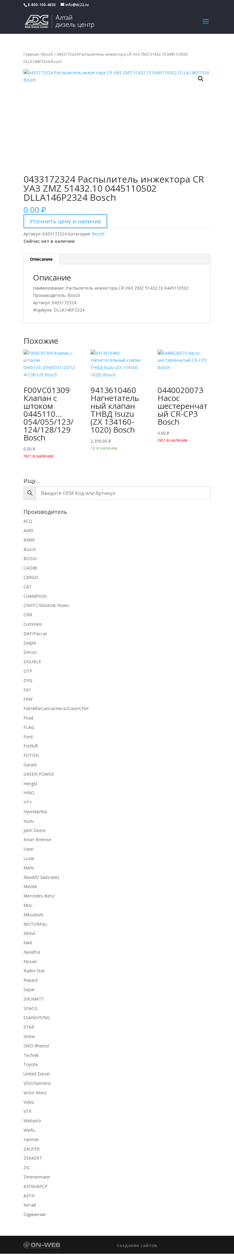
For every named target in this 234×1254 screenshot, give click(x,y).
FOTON (31, 755)
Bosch (47, 54)
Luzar (28, 858)
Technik (31, 1055)
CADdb (30, 568)
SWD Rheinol (36, 1046)
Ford (28, 737)
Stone (29, 1036)
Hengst (30, 783)
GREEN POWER (38, 774)
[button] (200, 78)
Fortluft (30, 746)
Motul (29, 933)
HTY (27, 802)
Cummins (32, 624)
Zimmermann (36, 1177)
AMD (28, 530)
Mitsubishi (33, 915)
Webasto (32, 1120)
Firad (28, 718)
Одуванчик (34, 1214)
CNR (27, 615)
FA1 (27, 690)
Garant (30, 765)
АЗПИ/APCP (35, 1186)
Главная (31, 54)
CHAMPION (35, 596)
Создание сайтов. (137, 1245)
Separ (29, 989)
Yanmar (31, 1139)
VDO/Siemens (37, 1083)
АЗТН (28, 1196)
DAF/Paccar (35, 633)
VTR (27, 1111)
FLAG (28, 727)
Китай (29, 1205)
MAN (28, 868)
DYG (27, 680)
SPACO (30, 1008)
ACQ (27, 521)
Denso (30, 652)
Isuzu (28, 821)
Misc (28, 905)
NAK (27, 943)
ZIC (26, 1167)
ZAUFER (31, 1149)
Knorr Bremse (37, 839)
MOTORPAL (35, 924)
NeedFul (31, 952)
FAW (28, 699)
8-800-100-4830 (42, 4)
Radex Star (34, 971)
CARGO (30, 577)
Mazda (30, 886)
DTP (27, 671)
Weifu (29, 1130)
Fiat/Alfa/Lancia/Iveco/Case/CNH (55, 708)
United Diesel (36, 1074)
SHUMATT (33, 999)
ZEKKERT (32, 1158)
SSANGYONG (36, 1017)
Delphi (29, 643)
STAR (28, 1027)
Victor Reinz (35, 1093)
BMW (28, 540)
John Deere (34, 830)
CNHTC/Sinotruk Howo (46, 605)
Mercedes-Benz (39, 896)
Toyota (30, 1064)
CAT (27, 587)
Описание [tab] (41, 259)
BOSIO (30, 558)
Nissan (30, 961)
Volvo (28, 1102)
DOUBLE (32, 661)
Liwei (28, 849)
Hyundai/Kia (35, 811)
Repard (30, 980)
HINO (28, 793)
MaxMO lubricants (41, 877)
